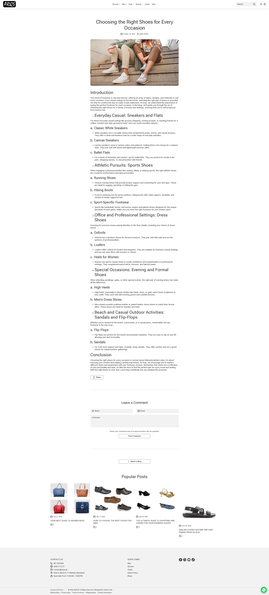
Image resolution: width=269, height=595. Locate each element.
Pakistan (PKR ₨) (56, 590)
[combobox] (246, 4)
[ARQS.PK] (9, 4)
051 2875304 (58, 563)
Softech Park (107, 590)
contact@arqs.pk (60, 570)
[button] (265, 4)
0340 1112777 (59, 566)
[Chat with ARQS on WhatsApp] (264, 590)
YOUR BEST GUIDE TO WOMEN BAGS (67, 520)
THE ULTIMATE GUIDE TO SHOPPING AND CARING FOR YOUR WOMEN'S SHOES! (155, 521)
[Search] (254, 4)
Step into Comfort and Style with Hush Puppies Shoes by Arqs (196, 530)
